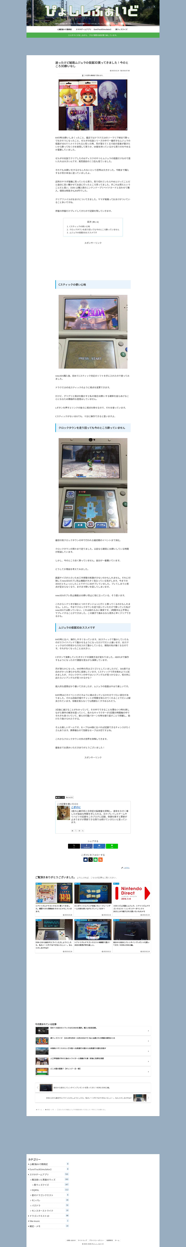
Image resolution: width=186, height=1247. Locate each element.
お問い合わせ (71, 1240)
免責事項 (110, 1240)
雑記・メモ (61, 797)
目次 (89, 221)
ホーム (117, 1240)
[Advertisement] (93, 45)
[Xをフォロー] (75, 830)
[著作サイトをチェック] (72, 830)
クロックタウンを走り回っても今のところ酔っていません (94, 229)
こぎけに (76, 807)
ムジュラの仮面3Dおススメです (83, 232)
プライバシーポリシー (96, 1240)
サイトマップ (82, 1240)
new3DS (70, 797)
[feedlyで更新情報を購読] (79, 830)
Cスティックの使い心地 (79, 226)
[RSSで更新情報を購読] (82, 830)
